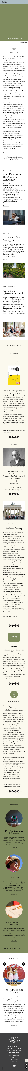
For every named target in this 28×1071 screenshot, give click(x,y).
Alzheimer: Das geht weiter (12, 239)
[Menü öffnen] (25, 2)
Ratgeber (14, 804)
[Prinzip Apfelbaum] (14, 1041)
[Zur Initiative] (26, 1060)
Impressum (14, 1059)
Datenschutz (14, 1061)
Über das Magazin (14, 1050)
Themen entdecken (14, 1046)
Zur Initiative (14, 1053)
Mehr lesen (14, 1025)
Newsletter (14, 1055)
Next (23, 964)
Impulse (6, 233)
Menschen (7, 170)
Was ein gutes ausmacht (13, 292)
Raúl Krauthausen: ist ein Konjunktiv (13, 177)
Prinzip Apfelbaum (4, 2)
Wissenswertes (9, 287)
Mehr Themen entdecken (14, 948)
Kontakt (14, 1057)
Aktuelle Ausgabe (14, 1048)
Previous (4, 964)
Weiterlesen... (6, 206)
